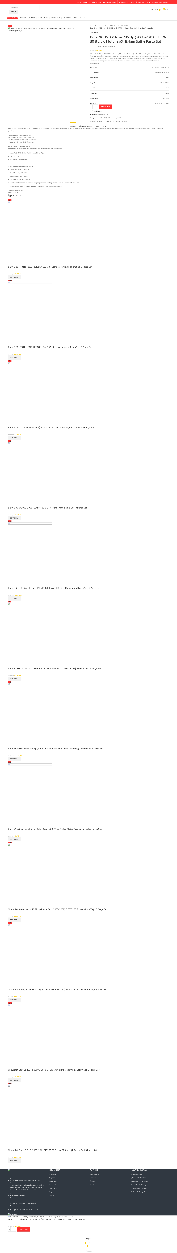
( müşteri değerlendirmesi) (107, 46)
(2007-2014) (124, 26)
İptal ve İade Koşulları (138, 1178)
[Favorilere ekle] (16, 262)
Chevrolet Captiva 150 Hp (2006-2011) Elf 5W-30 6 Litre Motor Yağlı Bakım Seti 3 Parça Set (53, 1069)
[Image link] (23, 1173)
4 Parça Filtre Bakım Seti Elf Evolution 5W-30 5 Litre (113, 121)
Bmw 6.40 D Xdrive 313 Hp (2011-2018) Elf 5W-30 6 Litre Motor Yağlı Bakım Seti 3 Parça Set (54, 588)
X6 (116, 26)
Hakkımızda (53, 1188)
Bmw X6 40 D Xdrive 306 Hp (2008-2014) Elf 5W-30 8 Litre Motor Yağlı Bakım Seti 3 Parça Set (55, 748)
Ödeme (92, 1181)
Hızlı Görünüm (10, 262)
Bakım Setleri (103, 26)
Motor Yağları (53, 1181)
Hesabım (93, 1178)
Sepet (92, 1185)
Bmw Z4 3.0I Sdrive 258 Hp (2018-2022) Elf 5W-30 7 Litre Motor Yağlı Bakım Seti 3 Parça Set (55, 828)
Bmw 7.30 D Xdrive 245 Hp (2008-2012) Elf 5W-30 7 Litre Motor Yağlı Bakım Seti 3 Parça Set (54, 668)
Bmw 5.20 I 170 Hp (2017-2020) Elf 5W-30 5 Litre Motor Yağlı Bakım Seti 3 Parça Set (50, 347)
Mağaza (52, 1178)
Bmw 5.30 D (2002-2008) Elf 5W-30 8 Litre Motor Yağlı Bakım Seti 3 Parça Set (47, 507)
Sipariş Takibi (94, 1174)
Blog (50, 1192)
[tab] (73, 124)
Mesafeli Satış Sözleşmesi (140, 1185)
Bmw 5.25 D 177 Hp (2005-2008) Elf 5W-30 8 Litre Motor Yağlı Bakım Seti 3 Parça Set (51, 427)
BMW (111, 26)
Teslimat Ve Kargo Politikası (140, 1192)
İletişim (51, 1195)
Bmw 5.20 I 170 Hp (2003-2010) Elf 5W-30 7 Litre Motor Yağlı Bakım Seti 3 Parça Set (50, 266)
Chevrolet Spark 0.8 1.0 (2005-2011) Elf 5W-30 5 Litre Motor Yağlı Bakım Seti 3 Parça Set (52, 1150)
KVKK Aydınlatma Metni (139, 1181)
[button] (14, 277)
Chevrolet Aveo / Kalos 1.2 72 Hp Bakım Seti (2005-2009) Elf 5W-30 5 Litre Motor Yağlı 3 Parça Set (57, 909)
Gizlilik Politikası (137, 1174)
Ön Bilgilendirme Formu (139, 1188)
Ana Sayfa (93, 26)
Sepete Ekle (105, 106)
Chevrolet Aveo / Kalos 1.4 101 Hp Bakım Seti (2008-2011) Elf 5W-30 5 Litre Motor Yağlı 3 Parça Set (57, 989)
